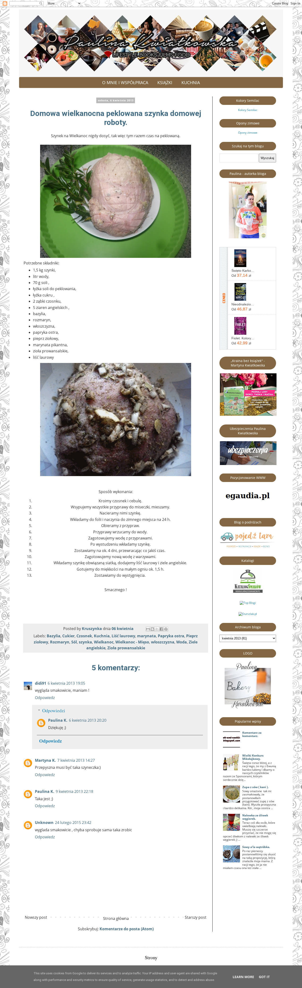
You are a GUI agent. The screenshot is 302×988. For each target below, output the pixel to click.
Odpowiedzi (53, 710)
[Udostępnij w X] (157, 629)
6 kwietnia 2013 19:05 (66, 683)
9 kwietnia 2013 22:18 (74, 791)
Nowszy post (36, 917)
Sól (74, 642)
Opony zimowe (247, 133)
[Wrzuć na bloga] (152, 629)
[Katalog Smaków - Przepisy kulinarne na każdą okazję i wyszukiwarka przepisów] (248, 592)
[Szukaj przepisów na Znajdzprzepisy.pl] (248, 603)
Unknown (44, 822)
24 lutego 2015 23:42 (73, 822)
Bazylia (53, 635)
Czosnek (84, 635)
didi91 (40, 683)
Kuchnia (190, 82)
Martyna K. (45, 760)
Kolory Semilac (247, 110)
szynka (85, 642)
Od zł (241, 275)
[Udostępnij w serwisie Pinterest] (166, 629)
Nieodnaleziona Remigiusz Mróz (243, 304)
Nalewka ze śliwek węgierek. (255, 817)
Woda (181, 642)
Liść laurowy (123, 635)
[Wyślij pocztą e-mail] (148, 629)
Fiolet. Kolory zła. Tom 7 (243, 338)
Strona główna (116, 918)
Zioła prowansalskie (126, 647)
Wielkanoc (103, 642)
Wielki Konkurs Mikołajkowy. (253, 757)
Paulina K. (57, 720)
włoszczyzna (162, 642)
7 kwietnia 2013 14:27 (76, 760)
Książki (164, 82)
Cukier (68, 635)
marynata (146, 635)
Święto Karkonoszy (243, 270)
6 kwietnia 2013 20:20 (87, 720)
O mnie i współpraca (125, 82)
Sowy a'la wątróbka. (256, 847)
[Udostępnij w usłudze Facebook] (161, 629)
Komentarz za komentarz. (251, 734)
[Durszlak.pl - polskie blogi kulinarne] (248, 614)
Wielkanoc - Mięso (132, 642)
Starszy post (195, 917)
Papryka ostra (171, 635)
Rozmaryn (59, 642)
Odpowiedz (45, 697)
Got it (264, 977)
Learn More (243, 977)
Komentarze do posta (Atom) (127, 928)
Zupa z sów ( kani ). (255, 787)
